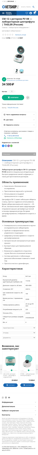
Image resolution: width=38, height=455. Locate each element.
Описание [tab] (6, 154)
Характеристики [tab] (8, 328)
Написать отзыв (20, 35)
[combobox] (27, 7)
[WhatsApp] (11, 146)
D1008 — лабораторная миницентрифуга (27, 374)
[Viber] (8, 146)
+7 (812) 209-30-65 (13, 136)
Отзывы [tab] (5, 333)
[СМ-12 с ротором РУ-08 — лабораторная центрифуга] (19, 54)
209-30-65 (8, 1)
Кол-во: (4, 91)
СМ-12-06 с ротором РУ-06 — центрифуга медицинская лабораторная (9, 375)
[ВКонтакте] (3, 146)
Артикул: (14, 38)
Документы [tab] (7, 338)
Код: (3, 38)
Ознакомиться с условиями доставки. (18, 80)
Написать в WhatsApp (14, 138)
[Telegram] (6, 146)
